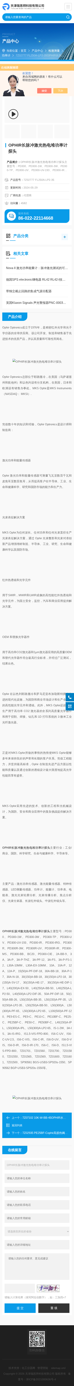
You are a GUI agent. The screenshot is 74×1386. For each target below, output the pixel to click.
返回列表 (17, 1125)
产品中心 (37, 50)
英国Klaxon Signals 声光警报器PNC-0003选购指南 (37, 302)
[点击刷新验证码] (48, 1288)
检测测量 (54, 50)
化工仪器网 (28, 1367)
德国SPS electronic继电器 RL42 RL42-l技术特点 (37, 279)
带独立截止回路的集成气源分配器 (29, 291)
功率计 (6, 55)
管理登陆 (42, 1367)
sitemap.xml (58, 1367)
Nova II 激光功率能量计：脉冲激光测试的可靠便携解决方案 (37, 268)
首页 (23, 50)
